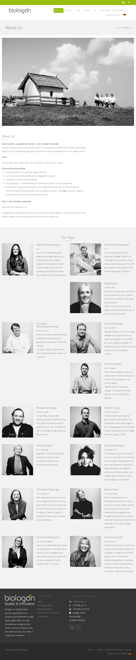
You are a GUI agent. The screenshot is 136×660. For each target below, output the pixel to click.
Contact (87, 10)
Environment (105, 10)
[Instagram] (123, 2)
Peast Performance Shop (48, 612)
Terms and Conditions (114, 649)
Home (119, 27)
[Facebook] (128, 2)
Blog (78, 10)
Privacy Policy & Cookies (117, 653)
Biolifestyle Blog (44, 609)
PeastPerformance (113, 15)
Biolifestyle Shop (119, 10)
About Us (58, 10)
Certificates (43, 616)
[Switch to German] (124, 15)
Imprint (128, 649)
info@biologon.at (79, 601)
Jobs (94, 10)
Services (68, 10)
